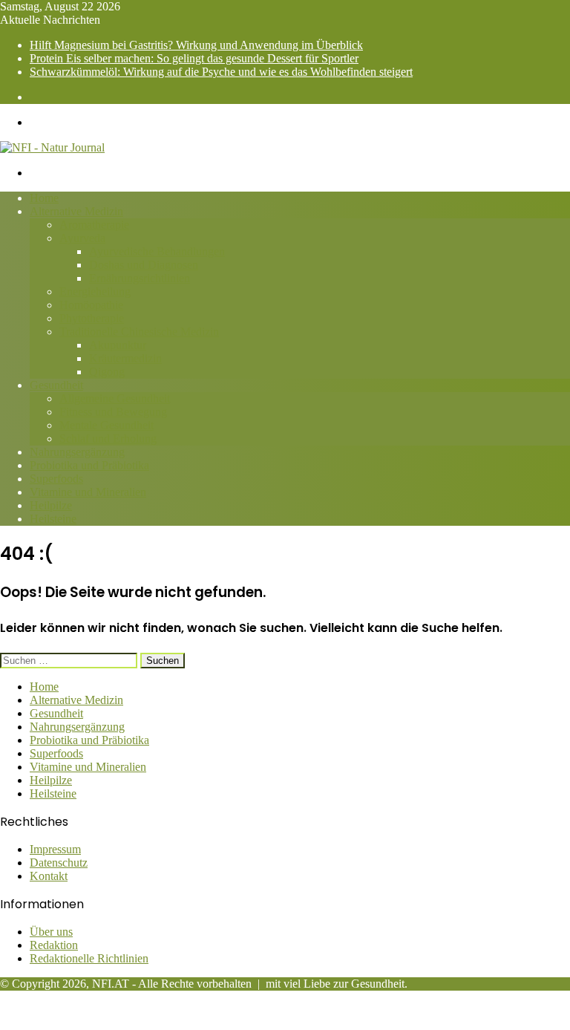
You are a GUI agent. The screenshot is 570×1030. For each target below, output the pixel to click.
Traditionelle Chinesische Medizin (139, 331)
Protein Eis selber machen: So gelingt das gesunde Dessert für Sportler (194, 58)
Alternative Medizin (76, 211)
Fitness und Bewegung (113, 411)
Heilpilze (51, 505)
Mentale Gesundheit (106, 425)
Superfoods (56, 478)
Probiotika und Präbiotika (89, 465)
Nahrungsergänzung (77, 452)
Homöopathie (91, 305)
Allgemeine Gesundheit (114, 398)
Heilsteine (53, 518)
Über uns (51, 931)
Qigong (107, 371)
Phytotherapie (91, 318)
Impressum (55, 849)
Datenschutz (59, 862)
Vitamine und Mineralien (88, 492)
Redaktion (54, 945)
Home (44, 198)
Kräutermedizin (125, 358)
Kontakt (49, 876)
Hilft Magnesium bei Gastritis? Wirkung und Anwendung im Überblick (196, 45)
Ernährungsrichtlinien (139, 278)
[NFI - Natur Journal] (52, 147)
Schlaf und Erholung (108, 438)
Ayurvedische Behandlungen (157, 251)
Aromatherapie (94, 224)
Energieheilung (95, 291)
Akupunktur (117, 345)
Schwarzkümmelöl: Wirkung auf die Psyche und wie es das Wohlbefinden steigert (221, 71)
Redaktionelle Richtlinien (89, 958)
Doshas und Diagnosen (143, 264)
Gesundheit (56, 385)
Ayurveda (82, 238)
